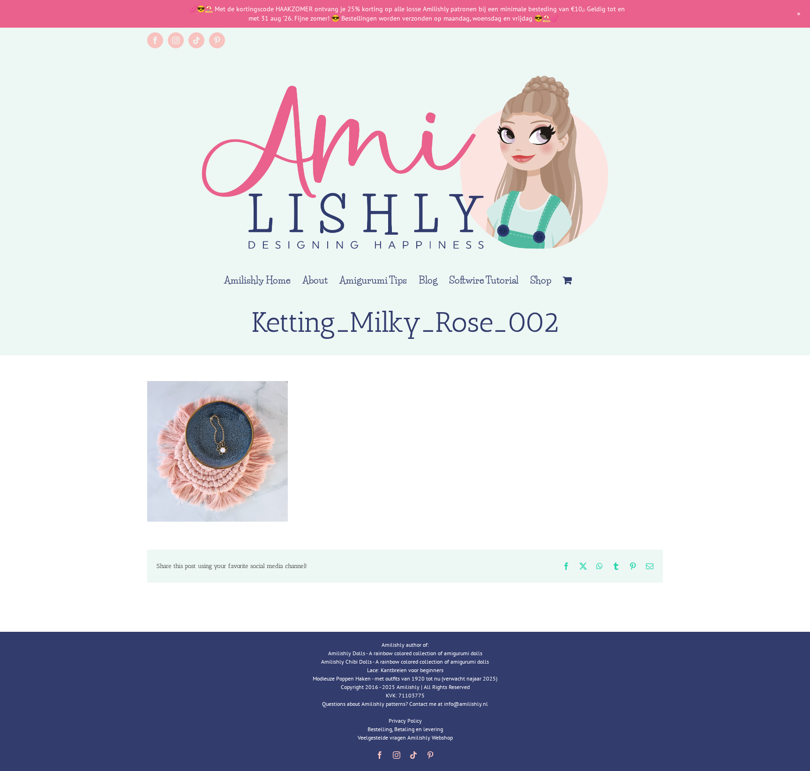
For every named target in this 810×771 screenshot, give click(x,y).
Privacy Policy (405, 720)
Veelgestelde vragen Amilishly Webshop (405, 737)
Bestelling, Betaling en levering (405, 729)
